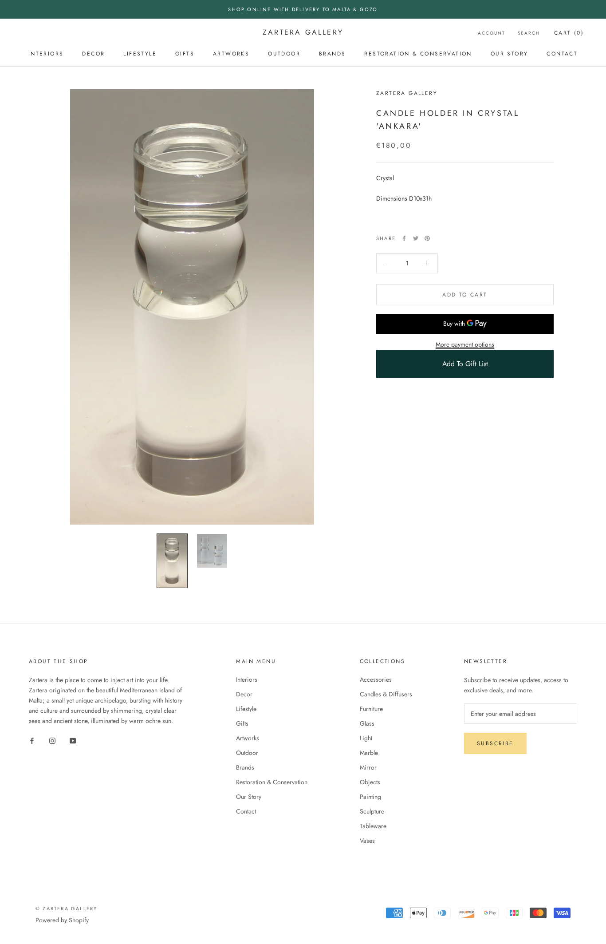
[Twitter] (415, 238)
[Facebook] (404, 238)
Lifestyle (140, 54)
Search (529, 33)
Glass (367, 723)
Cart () (569, 33)
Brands (332, 54)
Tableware (373, 826)
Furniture (371, 708)
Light (366, 738)
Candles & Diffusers (386, 694)
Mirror (368, 767)
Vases (367, 840)
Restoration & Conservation (418, 54)
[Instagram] (52, 740)
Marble (369, 752)
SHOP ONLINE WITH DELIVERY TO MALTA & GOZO (303, 9)
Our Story (509, 54)
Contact (562, 54)
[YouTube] (73, 740)
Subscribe (495, 743)
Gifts (184, 54)
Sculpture (372, 811)
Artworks (231, 54)
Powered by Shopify (62, 920)
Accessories (376, 679)
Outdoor (284, 54)
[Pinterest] (427, 238)
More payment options (465, 344)
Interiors (46, 54)
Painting (370, 796)
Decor (93, 54)
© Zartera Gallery (66, 908)
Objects (370, 782)
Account (491, 33)
